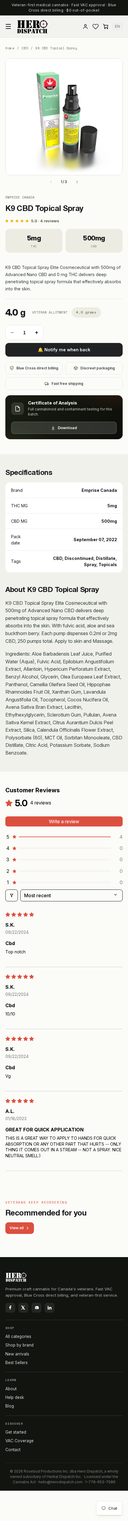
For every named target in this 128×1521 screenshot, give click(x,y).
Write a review (64, 821)
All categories (18, 1336)
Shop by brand (19, 1345)
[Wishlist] (95, 26)
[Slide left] (50, 181)
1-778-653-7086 (100, 1482)
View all (17, 1228)
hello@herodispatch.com (60, 1482)
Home (10, 48)
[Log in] (85, 26)
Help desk (14, 1397)
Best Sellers (16, 1362)
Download (67, 427)
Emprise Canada (20, 197)
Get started (15, 1432)
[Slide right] (77, 181)
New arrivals (17, 1354)
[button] (8, 26)
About (11, 1388)
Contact (13, 1449)
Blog (9, 1406)
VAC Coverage (19, 1440)
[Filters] (11, 895)
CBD (24, 48)
